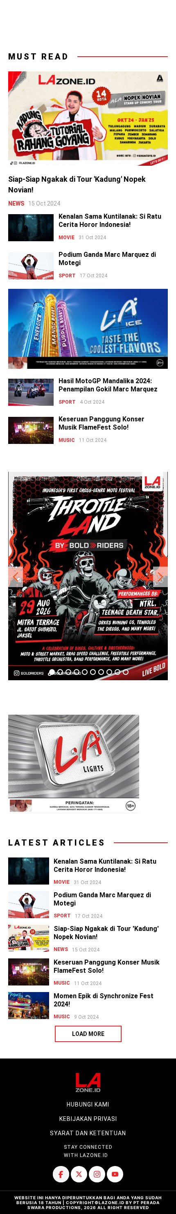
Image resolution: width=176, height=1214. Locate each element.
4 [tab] (76, 672)
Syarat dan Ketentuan (88, 1133)
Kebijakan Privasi (88, 1119)
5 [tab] (85, 672)
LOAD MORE (88, 1034)
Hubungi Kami (88, 1104)
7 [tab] (101, 672)
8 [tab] (109, 672)
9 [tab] (117, 672)
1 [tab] (52, 672)
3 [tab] (68, 672)
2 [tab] (60, 672)
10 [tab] (126, 672)
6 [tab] (93, 672)
